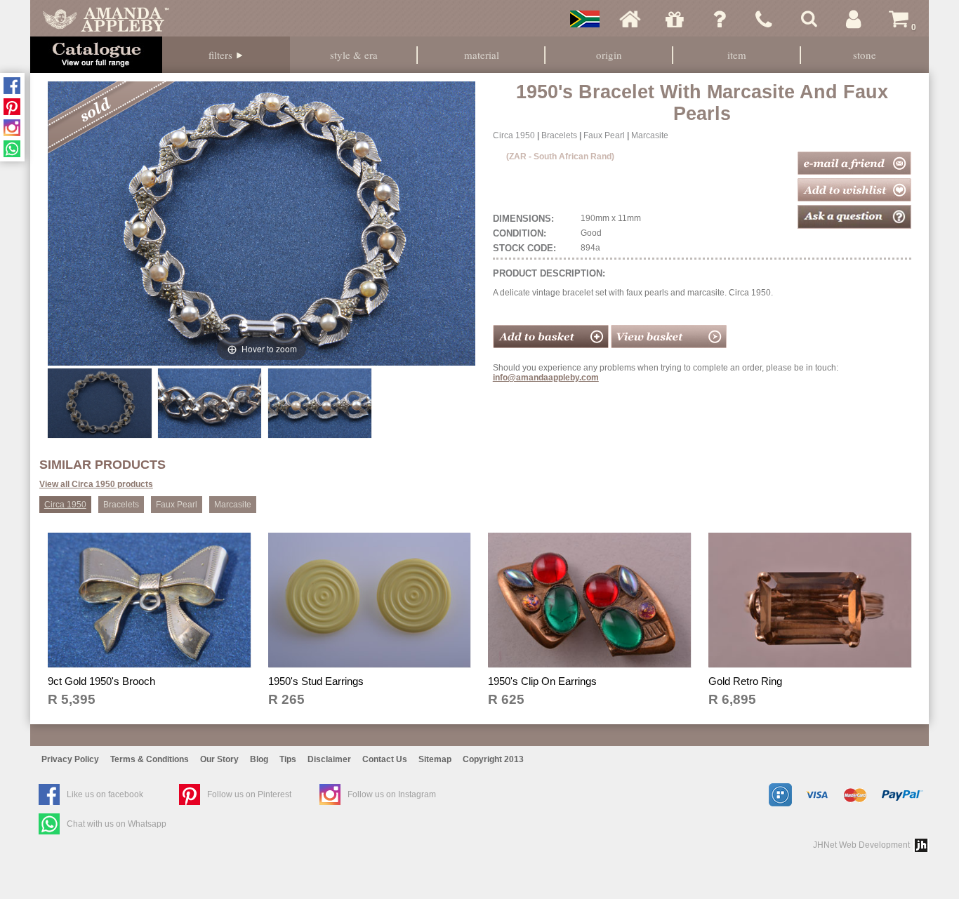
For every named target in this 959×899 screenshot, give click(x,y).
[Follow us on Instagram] (12, 127)
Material (481, 55)
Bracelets (559, 135)
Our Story (219, 759)
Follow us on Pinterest (249, 794)
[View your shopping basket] (669, 345)
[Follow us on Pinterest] (12, 106)
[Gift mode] (674, 18)
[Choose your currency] (584, 18)
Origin (609, 55)
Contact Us (384, 759)
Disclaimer (329, 759)
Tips (287, 759)
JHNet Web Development (861, 845)
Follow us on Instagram (392, 794)
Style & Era (354, 55)
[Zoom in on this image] (99, 402)
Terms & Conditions (149, 759)
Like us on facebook (105, 794)
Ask (719, 18)
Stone (864, 55)
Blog (259, 759)
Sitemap (434, 759)
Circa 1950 (514, 135)
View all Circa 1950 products (96, 484)
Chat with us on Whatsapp (116, 824)
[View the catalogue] (96, 54)
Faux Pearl (604, 135)
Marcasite (649, 135)
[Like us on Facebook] (12, 85)
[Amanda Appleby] (106, 18)
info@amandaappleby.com (546, 377)
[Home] (629, 18)
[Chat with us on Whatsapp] (12, 148)
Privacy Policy (70, 759)
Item (736, 55)
